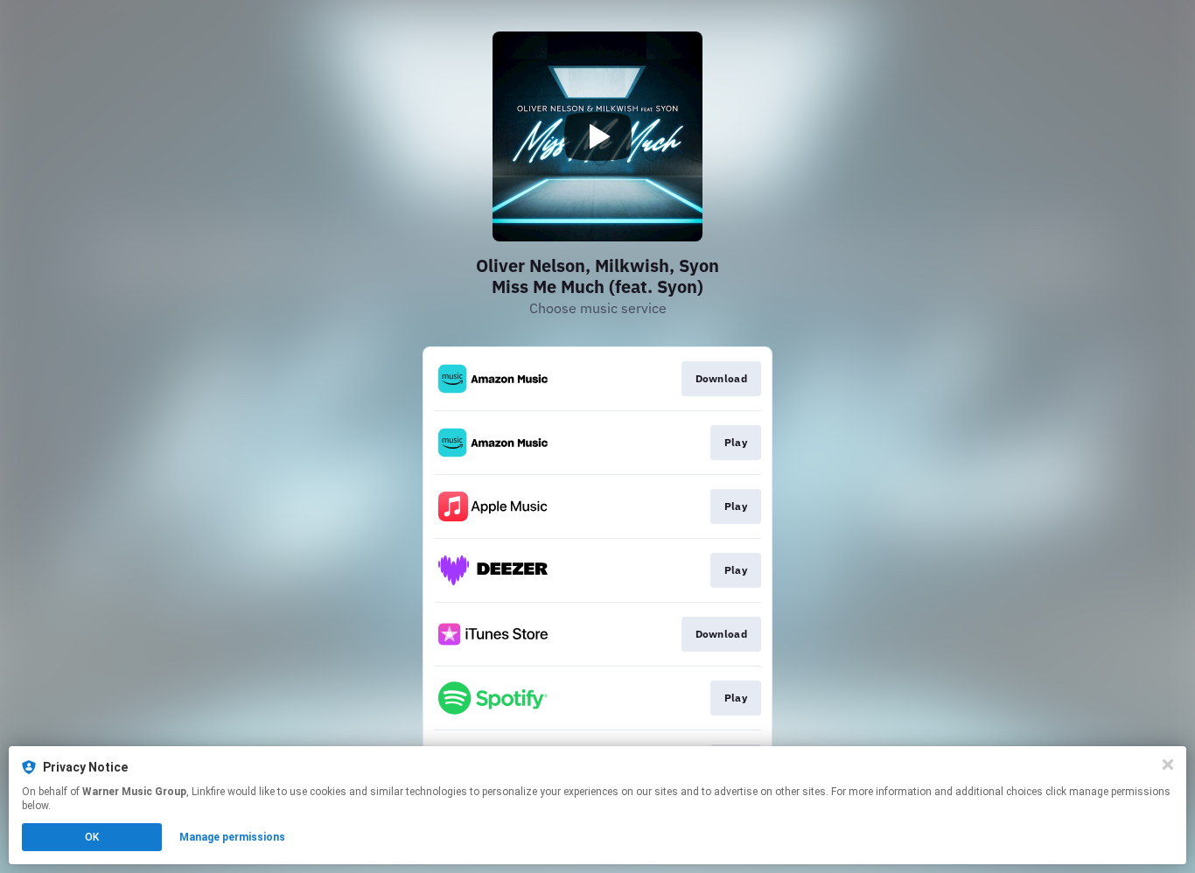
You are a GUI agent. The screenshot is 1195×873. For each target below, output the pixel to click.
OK (92, 837)
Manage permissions (232, 837)
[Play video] (597, 136)
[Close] (1168, 765)
